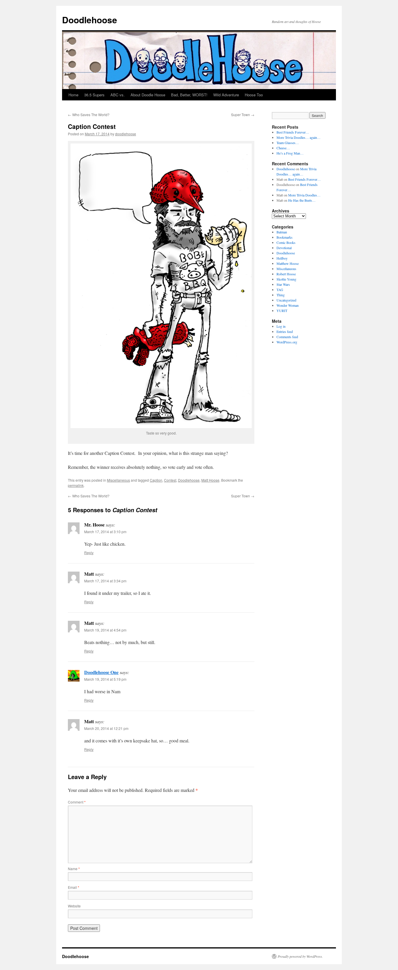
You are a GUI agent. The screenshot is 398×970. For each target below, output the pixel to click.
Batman (282, 232)
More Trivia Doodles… (304, 195)
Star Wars (283, 284)
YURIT (282, 310)
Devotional (284, 247)
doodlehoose (125, 133)
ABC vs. (117, 94)
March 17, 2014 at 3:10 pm (105, 531)
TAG (280, 289)
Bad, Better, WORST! (189, 94)
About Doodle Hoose (148, 94)
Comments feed (287, 336)
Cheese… (283, 148)
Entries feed (285, 331)
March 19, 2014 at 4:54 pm (105, 629)
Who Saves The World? (89, 114)
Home (73, 94)
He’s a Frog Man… (290, 153)
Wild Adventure (226, 94)
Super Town (242, 114)
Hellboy (282, 258)
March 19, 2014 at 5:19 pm (105, 679)
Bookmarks (285, 237)
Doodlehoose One (101, 672)
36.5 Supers (94, 94)
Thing (281, 294)
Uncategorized (286, 300)
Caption (156, 480)
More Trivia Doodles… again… (298, 137)
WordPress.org (287, 342)
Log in (281, 326)
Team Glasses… (288, 142)
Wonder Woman (288, 305)
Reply (89, 552)
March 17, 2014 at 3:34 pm (105, 580)
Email (73, 887)
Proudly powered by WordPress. (300, 956)
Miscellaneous (118, 480)
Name (74, 868)
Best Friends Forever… (293, 132)
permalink (76, 485)
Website (74, 905)
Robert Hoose (286, 274)
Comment (77, 801)
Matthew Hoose (288, 263)
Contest (170, 480)
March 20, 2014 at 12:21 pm (106, 728)
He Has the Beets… (302, 200)
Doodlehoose (89, 19)
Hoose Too (254, 94)
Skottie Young (286, 279)
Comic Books (286, 242)
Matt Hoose (210, 480)
